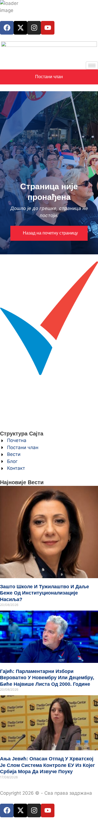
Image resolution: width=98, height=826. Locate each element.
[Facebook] (7, 28)
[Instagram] (34, 28)
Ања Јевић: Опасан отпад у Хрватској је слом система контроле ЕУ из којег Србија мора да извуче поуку (47, 765)
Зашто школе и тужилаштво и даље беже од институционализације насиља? (44, 593)
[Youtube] (47, 28)
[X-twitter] (20, 28)
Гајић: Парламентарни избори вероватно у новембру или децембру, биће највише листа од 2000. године (47, 678)
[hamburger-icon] (92, 65)
